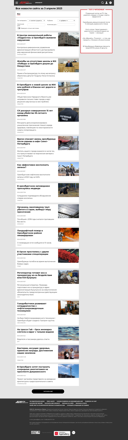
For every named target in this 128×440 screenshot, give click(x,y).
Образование (21, 322)
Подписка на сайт (90, 401)
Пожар (19, 245)
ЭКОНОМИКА (20, 179)
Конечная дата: (52, 24)
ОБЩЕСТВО (20, 104)
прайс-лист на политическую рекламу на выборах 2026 (47, 405)
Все (18, 14)
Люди (19, 266)
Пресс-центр (50, 401)
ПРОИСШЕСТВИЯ (21, 54)
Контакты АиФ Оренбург (52, 403)
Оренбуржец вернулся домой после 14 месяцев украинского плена (96, 23)
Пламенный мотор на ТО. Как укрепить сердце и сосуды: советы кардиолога (96, 15)
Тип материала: (22, 20)
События (19, 78)
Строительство (21, 383)
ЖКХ (18, 297)
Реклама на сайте (68, 403)
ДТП (18, 341)
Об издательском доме (37, 401)
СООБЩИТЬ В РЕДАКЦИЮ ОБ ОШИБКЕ (78, 405)
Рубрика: (50, 20)
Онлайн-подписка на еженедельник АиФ (70, 401)
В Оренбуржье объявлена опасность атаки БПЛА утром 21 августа (96, 47)
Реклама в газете (81, 403)
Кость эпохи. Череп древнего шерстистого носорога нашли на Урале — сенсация (96, 31)
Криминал (20, 132)
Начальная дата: (20, 24)
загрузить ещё (48, 391)
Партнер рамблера (47, 432)
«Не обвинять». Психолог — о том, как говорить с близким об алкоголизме (96, 39)
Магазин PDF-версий (36, 403)
